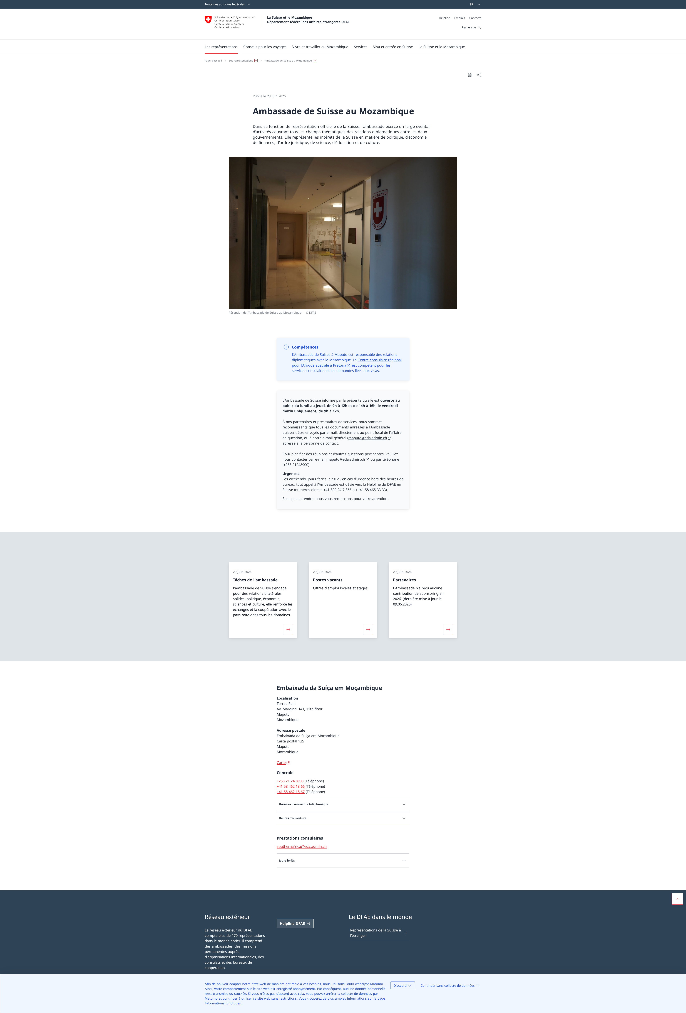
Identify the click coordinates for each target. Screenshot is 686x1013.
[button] (221, 47)
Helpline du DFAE (381, 484)
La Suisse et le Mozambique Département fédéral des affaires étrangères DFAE (308, 19)
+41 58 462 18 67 (291, 791)
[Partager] (478, 74)
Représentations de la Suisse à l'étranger (375, 933)
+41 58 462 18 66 (291, 786)
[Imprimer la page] (469, 74)
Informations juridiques (223, 1003)
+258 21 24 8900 (290, 781)
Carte (281, 762)
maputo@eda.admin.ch (367, 437)
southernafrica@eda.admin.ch (302, 846)
